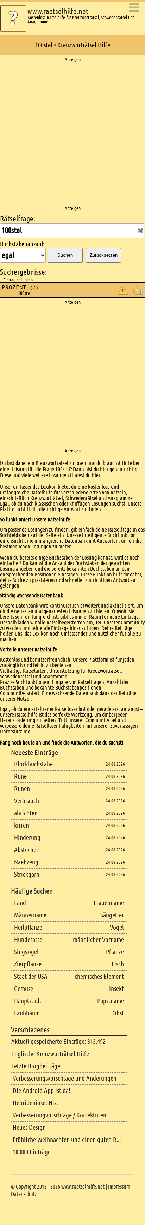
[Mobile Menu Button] (134, 8)
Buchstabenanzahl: (22, 244)
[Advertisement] (72, 134)
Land (20, 902)
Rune (20, 776)
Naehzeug (26, 862)
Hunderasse (28, 939)
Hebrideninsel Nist (35, 1103)
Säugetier (112, 915)
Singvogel (26, 951)
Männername (30, 915)
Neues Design (29, 1127)
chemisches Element (99, 976)
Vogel (117, 927)
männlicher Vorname (98, 939)
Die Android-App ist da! (41, 1090)
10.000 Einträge (32, 1152)
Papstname (110, 1001)
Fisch (118, 964)
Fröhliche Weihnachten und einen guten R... (67, 1139)
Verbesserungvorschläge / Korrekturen (59, 1115)
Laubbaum (27, 1013)
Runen (22, 788)
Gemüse (23, 988)
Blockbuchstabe (33, 764)
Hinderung (27, 837)
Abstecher (26, 850)
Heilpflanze (28, 927)
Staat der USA (31, 976)
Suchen (65, 255)
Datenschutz (24, 1194)
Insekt (116, 988)
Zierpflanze (28, 964)
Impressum (119, 1186)
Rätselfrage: (17, 219)
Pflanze (115, 951)
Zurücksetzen (104, 255)
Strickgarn (26, 874)
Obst (118, 1013)
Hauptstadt (28, 1001)
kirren (21, 825)
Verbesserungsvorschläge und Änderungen (64, 1078)
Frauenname (109, 902)
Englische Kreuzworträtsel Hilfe (50, 1053)
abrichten (26, 813)
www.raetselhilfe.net (57, 11)
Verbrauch (26, 800)
